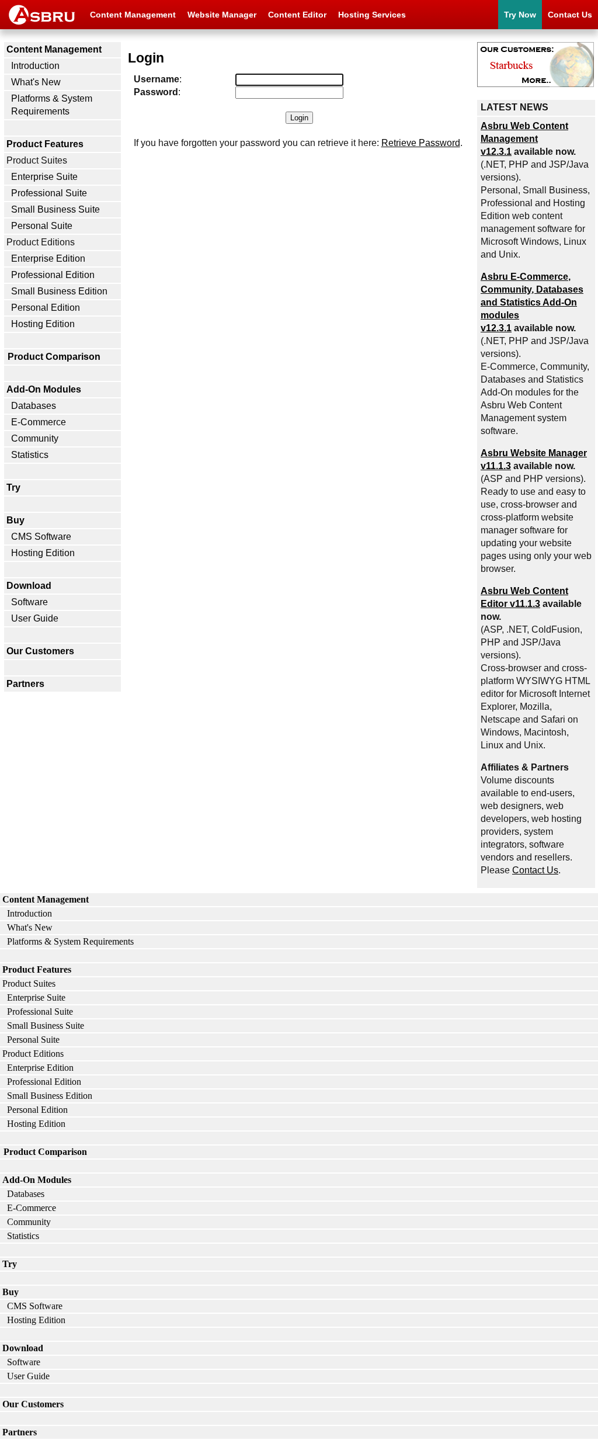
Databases (33, 406)
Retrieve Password (420, 143)
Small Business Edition (59, 291)
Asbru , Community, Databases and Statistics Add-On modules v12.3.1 (532, 302)
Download (28, 586)
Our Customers (40, 651)
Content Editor (297, 14)
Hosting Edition (43, 324)
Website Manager (221, 14)
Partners (25, 684)
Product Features (45, 144)
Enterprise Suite (44, 177)
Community (34, 438)
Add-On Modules (43, 389)
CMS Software (41, 537)
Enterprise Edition (48, 258)
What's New (36, 82)
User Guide (34, 618)
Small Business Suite (55, 209)
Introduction (35, 66)
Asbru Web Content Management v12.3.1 (524, 139)
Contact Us (570, 14)
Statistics (29, 455)
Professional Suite (49, 193)
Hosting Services (372, 14)
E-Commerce (38, 422)
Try (13, 487)
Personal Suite (41, 226)
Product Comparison (54, 357)
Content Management (133, 14)
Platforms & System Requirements (51, 104)
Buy (15, 520)
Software (29, 602)
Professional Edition (53, 275)
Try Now (520, 14)
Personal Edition (45, 308)
